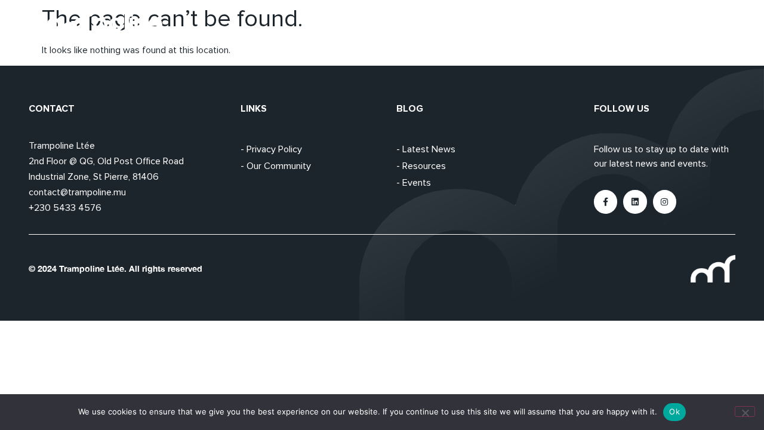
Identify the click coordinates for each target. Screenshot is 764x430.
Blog (664, 27)
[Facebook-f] (605, 201)
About (567, 27)
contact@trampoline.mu (77, 192)
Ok (674, 411)
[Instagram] (664, 201)
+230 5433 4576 (65, 208)
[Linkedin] (634, 201)
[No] (745, 411)
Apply (617, 27)
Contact (716, 27)
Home (516, 27)
